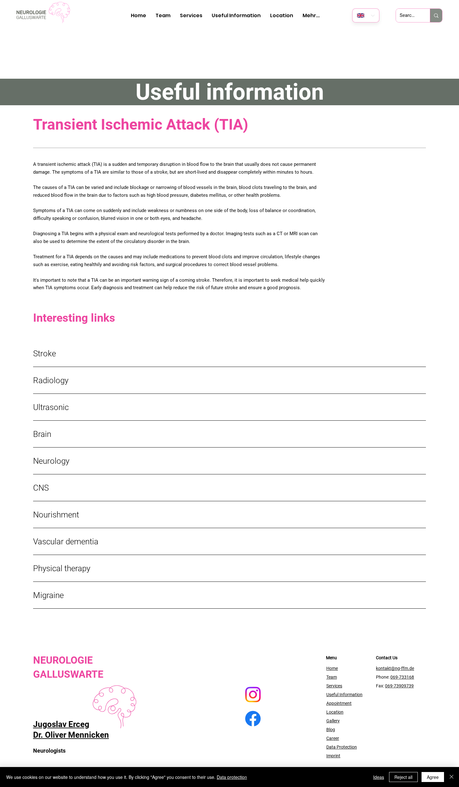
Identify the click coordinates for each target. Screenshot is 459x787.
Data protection (232, 777)
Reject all (403, 777)
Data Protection (341, 747)
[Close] (451, 777)
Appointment (339, 703)
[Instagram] (253, 694)
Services (334, 685)
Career (332, 738)
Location (334, 712)
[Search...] (436, 15)
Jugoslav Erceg (61, 724)
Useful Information (344, 694)
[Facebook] (253, 718)
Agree (433, 777)
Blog (330, 729)
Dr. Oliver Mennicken (71, 735)
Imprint (333, 755)
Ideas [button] (378, 777)
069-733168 (402, 677)
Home (332, 668)
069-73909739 (399, 685)
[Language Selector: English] (365, 15)
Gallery (333, 720)
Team (331, 677)
